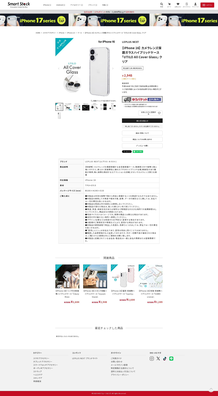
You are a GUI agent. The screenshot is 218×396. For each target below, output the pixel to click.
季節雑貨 (37, 381)
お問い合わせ (116, 361)
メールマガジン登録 (119, 364)
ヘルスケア (38, 374)
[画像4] (86, 107)
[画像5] (95, 107)
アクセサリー (75, 5)
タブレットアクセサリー (42, 361)
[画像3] (77, 107)
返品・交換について (142, 133)
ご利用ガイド (116, 358)
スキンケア (37, 378)
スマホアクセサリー (49, 33)
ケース (80, 33)
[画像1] (59, 107)
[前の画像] (58, 68)
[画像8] (59, 116)
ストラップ (37, 371)
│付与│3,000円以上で (109, 12)
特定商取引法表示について (122, 368)
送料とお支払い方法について (123, 371)
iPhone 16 (71, 33)
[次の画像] (112, 68)
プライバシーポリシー (120, 374)
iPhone (46, 5)
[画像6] (103, 107)
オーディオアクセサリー (43, 368)
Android (59, 5)
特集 (104, 5)
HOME (38, 33)
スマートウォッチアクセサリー (45, 364)
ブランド (91, 5)
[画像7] (112, 107)
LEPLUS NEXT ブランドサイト (85, 358)
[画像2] (68, 107)
